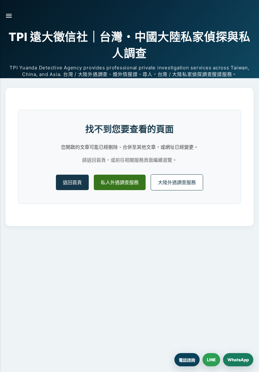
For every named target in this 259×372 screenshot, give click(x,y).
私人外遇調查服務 (120, 182)
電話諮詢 (187, 360)
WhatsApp (238, 359)
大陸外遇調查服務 (177, 182)
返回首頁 (72, 182)
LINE (211, 359)
